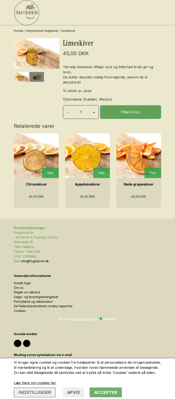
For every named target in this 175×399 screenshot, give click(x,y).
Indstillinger (34, 392)
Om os (18, 288)
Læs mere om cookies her (35, 383)
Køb (50, 173)
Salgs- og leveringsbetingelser (36, 297)
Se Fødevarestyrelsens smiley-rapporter (43, 306)
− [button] (68, 112)
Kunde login (22, 283)
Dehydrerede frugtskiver (42, 30)
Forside (18, 30)
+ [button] (94, 112)
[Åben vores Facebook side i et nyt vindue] (27, 343)
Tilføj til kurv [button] (131, 112)
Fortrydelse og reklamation (33, 301)
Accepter (105, 392)
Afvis (73, 392)
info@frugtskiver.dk (35, 261)
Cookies (20, 311)
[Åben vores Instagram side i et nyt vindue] (17, 343)
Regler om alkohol (27, 292)
